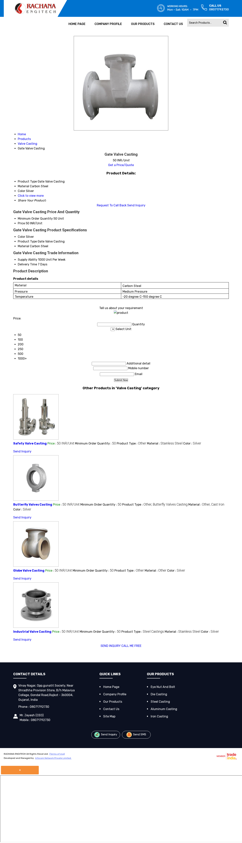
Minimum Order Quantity (35, 218)
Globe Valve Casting (28, 570)
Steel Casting (160, 701)
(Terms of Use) (57, 754)
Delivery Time (27, 264)
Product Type (27, 241)
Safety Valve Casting (30, 443)
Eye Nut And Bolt (163, 687)
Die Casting (159, 694)
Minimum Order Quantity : (95, 443)
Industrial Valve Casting (32, 631)
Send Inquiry (136, 205)
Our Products (143, 24)
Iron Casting (159, 716)
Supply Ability (27, 259)
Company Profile (108, 24)
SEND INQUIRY (111, 646)
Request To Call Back (111, 205)
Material (23, 246)
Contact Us (173, 24)
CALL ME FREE (131, 646)
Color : (192, 443)
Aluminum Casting (164, 709)
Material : (164, 443)
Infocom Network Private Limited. (53, 758)
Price (21, 223)
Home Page (76, 24)
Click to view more (31, 195)
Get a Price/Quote (121, 165)
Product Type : (131, 443)
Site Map (109, 716)
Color (21, 237)
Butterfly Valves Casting (32, 504)
